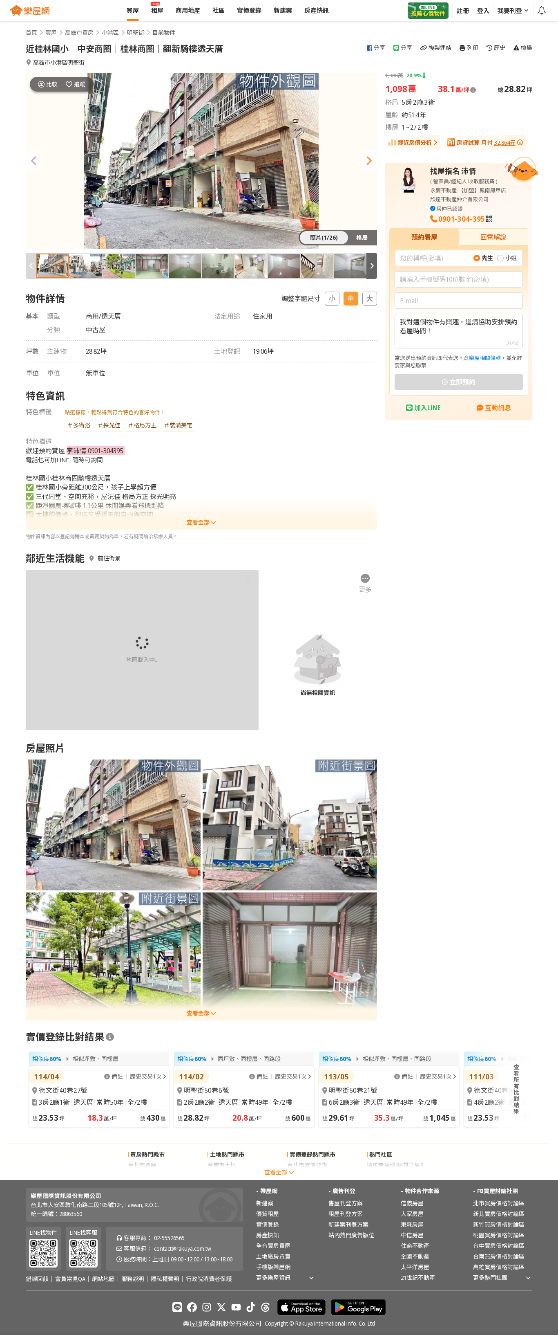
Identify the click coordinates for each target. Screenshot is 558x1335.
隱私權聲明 (165, 1279)
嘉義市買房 (142, 1176)
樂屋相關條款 (485, 358)
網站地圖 (103, 1279)
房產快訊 (267, 1235)
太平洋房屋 (415, 1267)
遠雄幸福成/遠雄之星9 (395, 1165)
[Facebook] (192, 1307)
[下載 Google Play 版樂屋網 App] (358, 1307)
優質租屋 (267, 1214)
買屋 (51, 33)
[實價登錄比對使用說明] (110, 1037)
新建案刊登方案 (348, 1224)
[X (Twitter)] (221, 1307)
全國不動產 (415, 1256)
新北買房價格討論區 (499, 1214)
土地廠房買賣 (273, 1256)
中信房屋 (412, 1235)
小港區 (110, 33)
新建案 (264, 1203)
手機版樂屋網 (273, 1267)
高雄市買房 (79, 33)
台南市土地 (222, 1165)
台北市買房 (142, 1165)
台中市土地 (222, 1176)
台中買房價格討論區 (499, 1246)
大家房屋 (412, 1214)
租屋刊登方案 (345, 1214)
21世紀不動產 (418, 1277)
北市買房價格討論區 (499, 1203)
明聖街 (135, 33)
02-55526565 (169, 1238)
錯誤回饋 (37, 1279)
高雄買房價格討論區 (499, 1267)
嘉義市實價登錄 (307, 1176)
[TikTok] (251, 1307)
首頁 (31, 33)
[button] (34, 160)
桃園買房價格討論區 (499, 1235)
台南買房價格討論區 (499, 1256)
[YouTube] (236, 1307)
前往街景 (109, 558)
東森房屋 (412, 1224)
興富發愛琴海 (384, 1176)
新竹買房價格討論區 (499, 1224)
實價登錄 (267, 1224)
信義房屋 (412, 1203)
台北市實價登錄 (307, 1165)
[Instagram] (207, 1307)
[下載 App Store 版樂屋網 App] (301, 1307)
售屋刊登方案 (345, 1203)
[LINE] (177, 1307)
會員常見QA (70, 1279)
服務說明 (132, 1279)
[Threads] (265, 1307)
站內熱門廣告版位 (351, 1235)
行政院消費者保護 (209, 1279)
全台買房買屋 (273, 1246)
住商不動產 (415, 1246)
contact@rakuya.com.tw (182, 1248)
